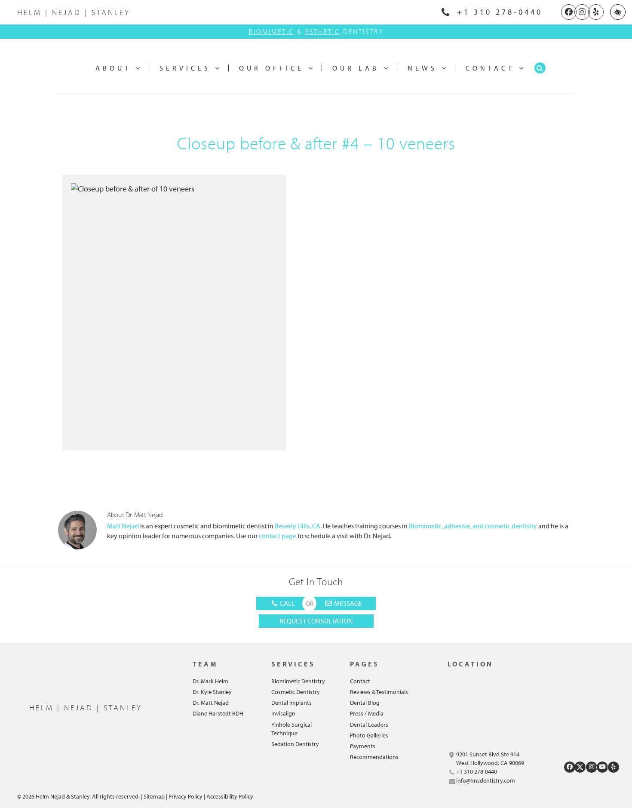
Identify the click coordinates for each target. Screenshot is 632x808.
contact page (277, 535)
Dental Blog (365, 702)
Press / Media (366, 713)
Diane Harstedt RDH (218, 713)
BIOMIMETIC (271, 31)
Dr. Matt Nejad (211, 702)
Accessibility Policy (229, 796)
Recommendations (374, 757)
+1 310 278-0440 (497, 12)
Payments (362, 746)
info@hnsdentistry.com (485, 780)
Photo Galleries (369, 735)
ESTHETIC (322, 31)
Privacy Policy (185, 796)
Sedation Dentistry (295, 744)
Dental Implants (291, 702)
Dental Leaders (369, 724)
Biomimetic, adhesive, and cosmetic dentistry (472, 525)
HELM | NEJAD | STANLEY (73, 12)
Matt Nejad (123, 525)
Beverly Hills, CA (297, 525)
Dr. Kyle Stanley (212, 692)
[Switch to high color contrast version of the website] (618, 12)
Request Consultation (316, 621)
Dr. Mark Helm (210, 681)
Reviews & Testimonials (379, 692)
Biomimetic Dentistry (298, 681)
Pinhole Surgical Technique (291, 729)
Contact (360, 681)
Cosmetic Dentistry (295, 692)
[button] (540, 68)
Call (287, 603)
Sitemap (154, 796)
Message (347, 603)
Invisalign (283, 713)
